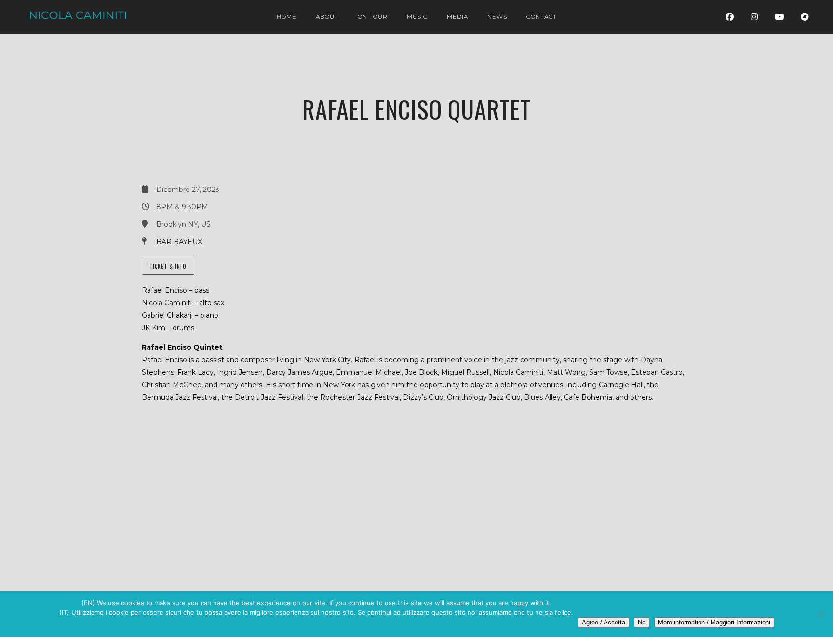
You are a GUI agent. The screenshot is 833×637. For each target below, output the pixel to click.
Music (417, 16)
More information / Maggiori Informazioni (714, 622)
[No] (821, 614)
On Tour (373, 16)
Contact (541, 16)
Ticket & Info (168, 266)
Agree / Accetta (603, 622)
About (327, 16)
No (641, 622)
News (497, 16)
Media (457, 16)
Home (286, 16)
